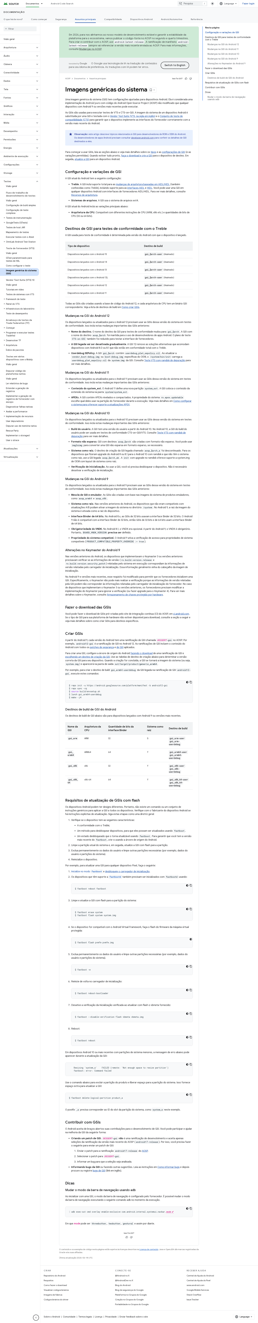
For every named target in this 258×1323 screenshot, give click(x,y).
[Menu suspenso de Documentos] (43, 3)
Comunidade (69, 1317)
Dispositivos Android (141, 19)
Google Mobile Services (198, 1290)
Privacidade (111, 1317)
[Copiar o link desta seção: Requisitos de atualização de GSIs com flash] (143, 800)
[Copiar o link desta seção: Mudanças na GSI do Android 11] (112, 373)
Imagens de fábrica (53, 1294)
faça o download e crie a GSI (136, 155)
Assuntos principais (85, 19)
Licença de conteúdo (148, 1249)
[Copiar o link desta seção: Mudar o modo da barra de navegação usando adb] (139, 1190)
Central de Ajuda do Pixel (198, 1280)
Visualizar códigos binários (56, 1290)
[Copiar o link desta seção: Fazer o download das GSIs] (114, 607)
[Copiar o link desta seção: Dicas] (77, 1183)
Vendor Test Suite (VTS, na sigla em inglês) (132, 116)
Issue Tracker (193, 1299)
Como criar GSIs (130, 307)
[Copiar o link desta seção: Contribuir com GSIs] (104, 1122)
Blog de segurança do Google (129, 1290)
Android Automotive (171, 19)
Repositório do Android (54, 1275)
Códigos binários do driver (56, 1299)
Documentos (32, 3)
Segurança (60, 19)
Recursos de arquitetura (84, 195)
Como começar (39, 19)
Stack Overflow (194, 1294)
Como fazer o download (55, 1285)
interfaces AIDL (135, 188)
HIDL (149, 188)
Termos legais (85, 1317)
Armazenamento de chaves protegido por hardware (135, 594)
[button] (17, 47)
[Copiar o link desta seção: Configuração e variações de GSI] (124, 172)
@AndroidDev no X (124, 1280)
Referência (197, 19)
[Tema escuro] (187, 682)
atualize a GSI (82, 159)
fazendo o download (141, 653)
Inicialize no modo (86, 871)
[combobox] (192, 3)
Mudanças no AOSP (90, 49)
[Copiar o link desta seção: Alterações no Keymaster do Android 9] (123, 550)
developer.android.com (142, 137)
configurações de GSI (173, 152)
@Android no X (122, 1275)
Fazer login (248, 3)
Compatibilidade (113, 19)
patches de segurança (102, 647)
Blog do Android (122, 1285)
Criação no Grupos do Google (129, 1299)
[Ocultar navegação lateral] (36, 1318)
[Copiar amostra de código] (191, 682)
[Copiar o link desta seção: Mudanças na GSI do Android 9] (111, 479)
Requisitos (48, 1280)
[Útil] (186, 78)
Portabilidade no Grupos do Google (132, 1304)
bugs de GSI (99, 1170)
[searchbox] (20, 28)
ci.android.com (181, 613)
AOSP (67, 78)
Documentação (14, 12)
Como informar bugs (169, 1167)
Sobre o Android (52, 1317)
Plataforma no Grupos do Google (131, 1294)
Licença (98, 1317)
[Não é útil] (190, 78)
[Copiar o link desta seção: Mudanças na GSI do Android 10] (113, 413)
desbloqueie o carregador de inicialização (127, 871)
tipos (153, 152)
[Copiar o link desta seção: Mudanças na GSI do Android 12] (112, 316)
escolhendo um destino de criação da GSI (87, 656)
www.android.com (195, 1285)
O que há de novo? (13, 19)
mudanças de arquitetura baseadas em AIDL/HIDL (143, 184)
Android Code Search (62, 3)
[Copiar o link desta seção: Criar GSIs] (86, 634)
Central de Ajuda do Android (200, 1275)
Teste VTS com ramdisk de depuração (164, 360)
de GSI (119, 647)
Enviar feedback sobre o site (134, 1317)
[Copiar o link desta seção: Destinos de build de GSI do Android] (119, 709)
